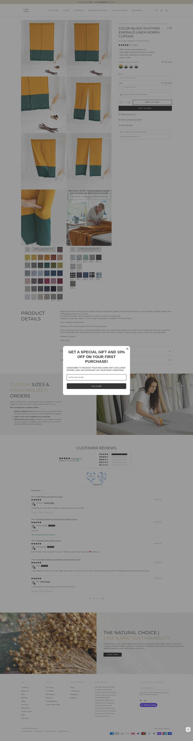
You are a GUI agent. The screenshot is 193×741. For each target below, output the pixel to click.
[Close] (127, 348)
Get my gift (96, 386)
